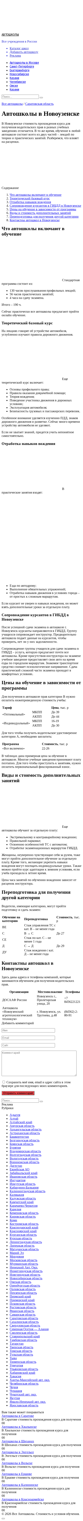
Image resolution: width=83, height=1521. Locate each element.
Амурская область (22, 1125)
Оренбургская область (25, 1285)
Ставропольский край (25, 1336)
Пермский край (20, 1296)
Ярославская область (24, 1405)
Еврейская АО (19, 1169)
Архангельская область (26, 1129)
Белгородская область (24, 1140)
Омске (14, 86)
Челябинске (18, 82)
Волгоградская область (25, 1155)
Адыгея (15, 1115)
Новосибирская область (26, 1278)
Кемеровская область (24, 1213)
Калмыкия (17, 1194)
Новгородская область (25, 1274)
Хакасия (15, 1376)
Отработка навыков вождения (30, 202)
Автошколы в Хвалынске (19, 1426)
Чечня (14, 1387)
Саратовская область (39, 103)
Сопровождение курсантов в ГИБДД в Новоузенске (45, 205)
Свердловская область (25, 1325)
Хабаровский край (22, 1372)
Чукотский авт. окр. (23, 1394)
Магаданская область (24, 1249)
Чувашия (16, 1391)
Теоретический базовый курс (30, 198)
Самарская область (22, 1314)
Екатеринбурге (19, 70)
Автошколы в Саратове (18, 1416)
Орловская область (23, 1289)
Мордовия (17, 1256)
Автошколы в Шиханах (18, 1441)
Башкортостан (19, 1136)
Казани (14, 78)
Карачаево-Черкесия (23, 1205)
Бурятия (15, 1147)
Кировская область (23, 1216)
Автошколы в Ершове (17, 1474)
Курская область (21, 1238)
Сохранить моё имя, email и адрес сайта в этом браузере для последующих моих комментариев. (36, 1084)
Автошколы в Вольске (17, 1463)
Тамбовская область (23, 1340)
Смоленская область (23, 1332)
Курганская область (23, 1234)
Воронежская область (24, 1162)
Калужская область (23, 1198)
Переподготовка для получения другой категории (44, 216)
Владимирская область (25, 1151)
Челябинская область (24, 1383)
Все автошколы (12, 103)
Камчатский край (22, 1202)
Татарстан (17, 1343)
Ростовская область (23, 1307)
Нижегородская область (26, 1271)
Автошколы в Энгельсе (18, 1452)
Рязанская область (22, 1311)
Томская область (21, 1351)
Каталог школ (19, 48)
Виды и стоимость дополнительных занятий (40, 213)
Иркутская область (22, 1184)
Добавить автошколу (24, 52)
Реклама (15, 55)
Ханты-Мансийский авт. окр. (30, 1380)
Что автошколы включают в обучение (35, 194)
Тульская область (21, 1354)
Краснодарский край (24, 1227)
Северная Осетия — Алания (29, 1329)
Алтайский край (21, 1122)
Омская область (20, 1282)
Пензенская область (23, 1292)
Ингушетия (17, 1180)
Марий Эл (17, 1253)
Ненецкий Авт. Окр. (24, 1267)
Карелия (15, 1209)
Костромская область (24, 1224)
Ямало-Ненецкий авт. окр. (28, 1401)
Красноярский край (23, 1231)
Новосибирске (19, 74)
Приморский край (22, 1300)
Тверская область (21, 1347)
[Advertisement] (41, 539)
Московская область (23, 1260)
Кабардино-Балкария (24, 1187)
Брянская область (21, 1144)
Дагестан (16, 1165)
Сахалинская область (24, 1322)
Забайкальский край (23, 1173)
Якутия (15, 1398)
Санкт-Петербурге (22, 66)
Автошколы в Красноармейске (23, 1499)
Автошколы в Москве (24, 63)
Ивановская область (23, 1176)
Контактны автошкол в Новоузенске (35, 220)
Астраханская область (25, 1133)
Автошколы (10, 35)
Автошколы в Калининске (20, 1485)
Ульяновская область (24, 1369)
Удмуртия (16, 1365)
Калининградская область (27, 1191)
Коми (13, 1220)
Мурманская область (24, 1263)
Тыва (13, 1358)
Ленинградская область (26, 1242)
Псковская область (22, 1303)
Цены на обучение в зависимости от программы (43, 209)
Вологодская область (24, 1158)
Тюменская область (23, 1361)
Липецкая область (22, 1245)
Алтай (14, 1118)
